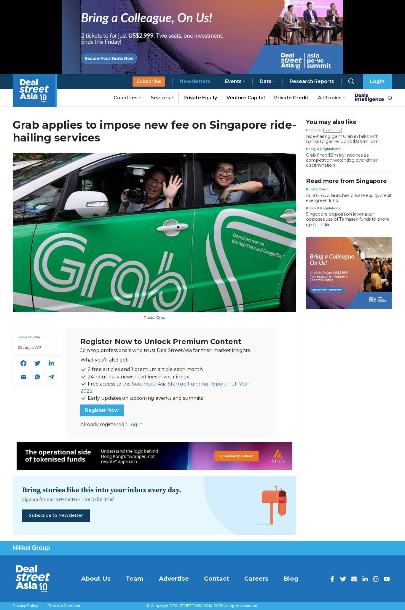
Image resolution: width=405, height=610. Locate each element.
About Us (96, 578)
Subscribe (148, 81)
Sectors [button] (160, 98)
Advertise (174, 578)
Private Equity (200, 98)
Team (134, 578)
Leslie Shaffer (29, 337)
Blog (290, 578)
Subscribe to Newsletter (56, 515)
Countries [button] (126, 98)
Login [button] (377, 81)
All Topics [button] (330, 98)
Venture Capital (246, 98)
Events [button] (233, 81)
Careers (256, 578)
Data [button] (266, 81)
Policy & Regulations (323, 149)
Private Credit (291, 98)
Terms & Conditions (65, 606)
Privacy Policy (25, 606)
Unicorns (313, 130)
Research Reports (312, 81)
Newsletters (195, 81)
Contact (216, 578)
